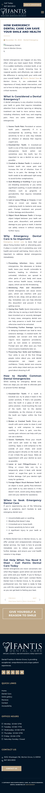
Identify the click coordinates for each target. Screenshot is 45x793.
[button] (42, 12)
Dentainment (30, 784)
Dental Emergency (30, 40)
